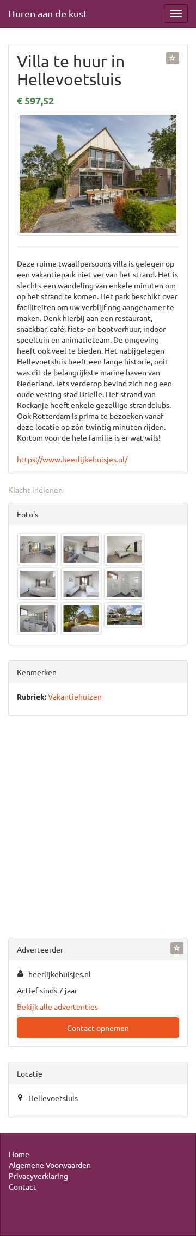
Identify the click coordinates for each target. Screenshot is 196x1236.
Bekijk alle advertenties (57, 1006)
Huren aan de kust (47, 13)
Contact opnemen (98, 1028)
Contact (22, 1186)
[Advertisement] (98, 829)
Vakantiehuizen (75, 696)
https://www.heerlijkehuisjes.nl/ (72, 459)
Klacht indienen (35, 490)
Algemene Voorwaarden (50, 1165)
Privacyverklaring (38, 1176)
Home (19, 1154)
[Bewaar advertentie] (172, 58)
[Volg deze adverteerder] (176, 948)
